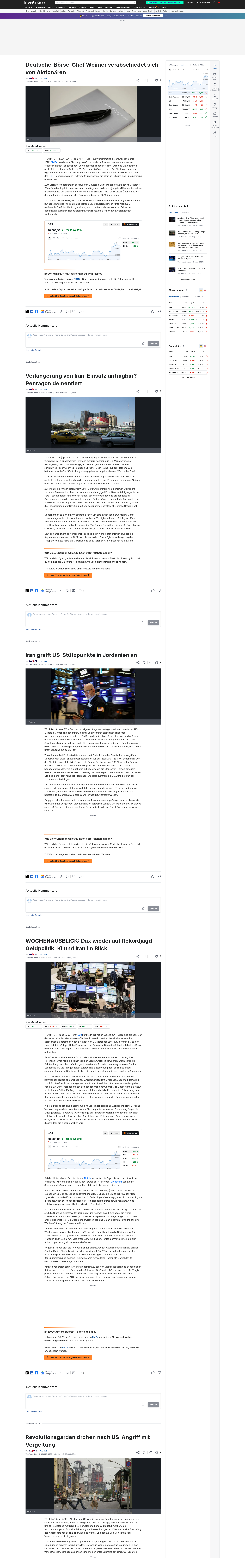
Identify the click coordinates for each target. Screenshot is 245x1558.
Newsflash (55, 11)
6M (63, 201)
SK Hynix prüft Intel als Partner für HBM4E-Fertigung (190, 221)
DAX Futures (174, 60)
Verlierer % (198, 260)
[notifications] (214, 2)
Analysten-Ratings (162, 11)
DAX (171, 56)
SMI (170, 72)
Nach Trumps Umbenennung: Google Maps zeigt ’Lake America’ (191, 196)
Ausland (121, 11)
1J (67, 201)
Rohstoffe (71, 11)
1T (49, 201)
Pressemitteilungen (177, 11)
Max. (76, 201)
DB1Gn (54, 125)
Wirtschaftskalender (123, 7)
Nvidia (87, 1157)
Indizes (183, 28)
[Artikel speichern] (144, 43)
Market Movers (176, 253)
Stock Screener (139, 7)
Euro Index (173, 80)
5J (71, 201)
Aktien (64, 11)
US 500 (172, 64)
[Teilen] (137, 43)
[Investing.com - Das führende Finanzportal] (34, 2)
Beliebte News (45, 11)
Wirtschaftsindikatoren (93, 11)
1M (58, 201)
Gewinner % (186, 260)
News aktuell (31, 11)
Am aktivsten (174, 260)
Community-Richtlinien (34, 313)
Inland (128, 11)
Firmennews (136, 11)
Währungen (173, 28)
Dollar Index (173, 76)
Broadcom (116, 1161)
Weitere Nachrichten (187, 242)
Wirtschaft (80, 11)
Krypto (105, 11)
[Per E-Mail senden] (73, 274)
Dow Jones (173, 68)
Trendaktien (175, 309)
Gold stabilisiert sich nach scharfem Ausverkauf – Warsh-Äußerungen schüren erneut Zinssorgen (190, 209)
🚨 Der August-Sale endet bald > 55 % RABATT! (164, 2)
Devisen (113, 11)
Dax (51, 139)
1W (54, 201)
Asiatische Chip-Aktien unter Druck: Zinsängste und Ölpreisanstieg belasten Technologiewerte (191, 183)
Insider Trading (148, 11)
